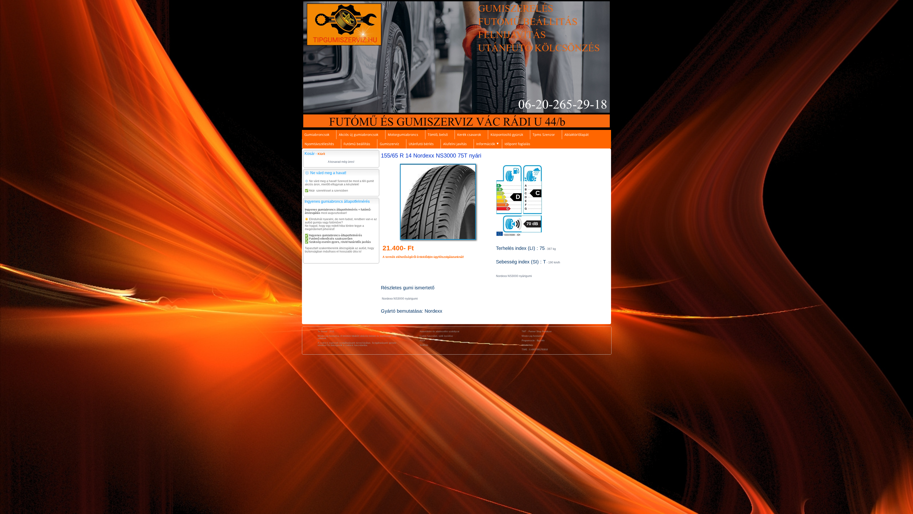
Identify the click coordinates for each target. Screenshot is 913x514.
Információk (485, 144)
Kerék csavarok (469, 134)
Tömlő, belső (438, 134)
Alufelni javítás (455, 144)
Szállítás (424, 345)
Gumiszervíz (389, 144)
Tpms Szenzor (544, 134)
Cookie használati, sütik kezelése (436, 336)
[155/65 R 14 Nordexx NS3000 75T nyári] (438, 240)
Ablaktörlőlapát (576, 134)
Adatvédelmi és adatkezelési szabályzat (439, 331)
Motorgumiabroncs (403, 134)
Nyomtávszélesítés (319, 144)
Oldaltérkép (527, 345)
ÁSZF (422, 340)
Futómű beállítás (357, 144)
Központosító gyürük (506, 134)
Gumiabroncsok (316, 134)
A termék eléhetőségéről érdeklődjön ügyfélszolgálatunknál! (423, 257)
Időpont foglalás (517, 144)
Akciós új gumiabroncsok (358, 134)
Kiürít (321, 154)
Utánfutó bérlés (421, 144)
